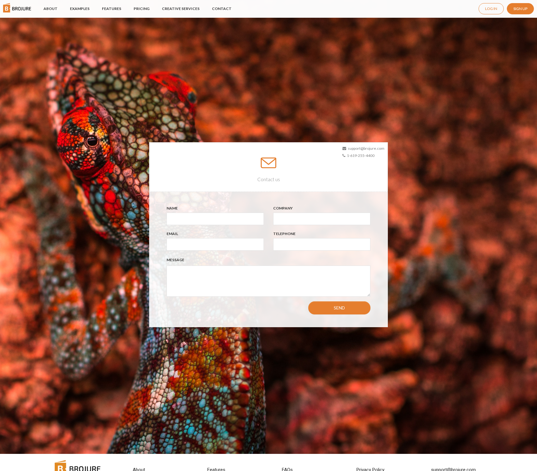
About (50, 8)
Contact (222, 8)
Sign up (520, 8)
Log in (491, 8)
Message (175, 259)
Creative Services (181, 8)
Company (283, 208)
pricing (141, 8)
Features (111, 8)
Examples (80, 8)
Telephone (284, 233)
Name (172, 208)
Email (172, 233)
